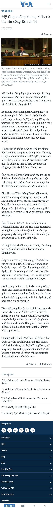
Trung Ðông (6, 11)
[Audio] (34, 506)
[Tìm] (45, 506)
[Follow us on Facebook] (3, 430)
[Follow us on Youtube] (15, 430)
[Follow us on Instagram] (21, 430)
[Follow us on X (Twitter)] (9, 430)
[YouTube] (22, 506)
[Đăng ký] (32, 430)
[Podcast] (27, 430)
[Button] (46, 34)
